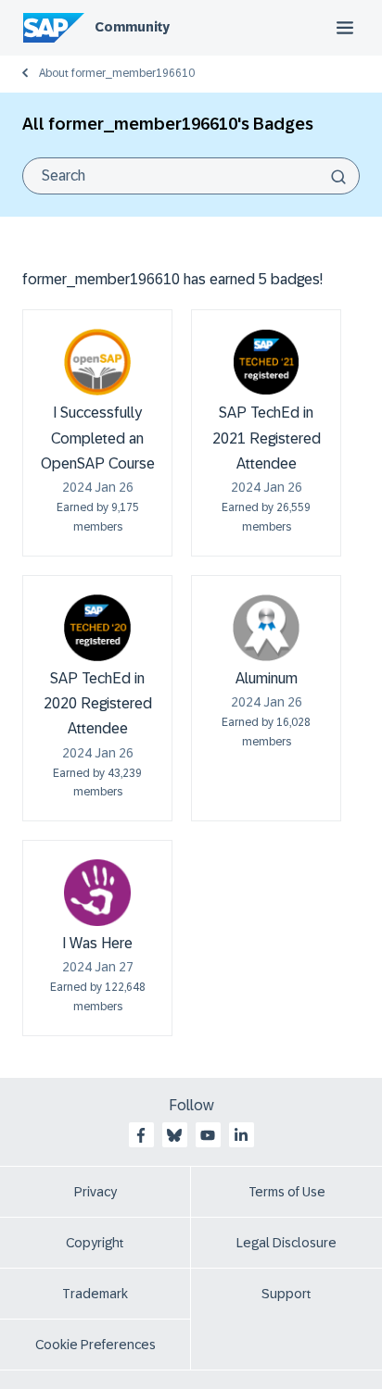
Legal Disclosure (286, 1242)
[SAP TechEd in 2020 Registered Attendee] (97, 627)
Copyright (95, 1242)
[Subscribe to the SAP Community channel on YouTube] (207, 1135)
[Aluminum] (266, 627)
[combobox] (191, 175)
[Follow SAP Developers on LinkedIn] (241, 1135)
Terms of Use (286, 1191)
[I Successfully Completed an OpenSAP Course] (97, 362)
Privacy (95, 1191)
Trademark (95, 1293)
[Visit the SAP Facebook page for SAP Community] (141, 1135)
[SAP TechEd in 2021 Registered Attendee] (266, 362)
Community (132, 26)
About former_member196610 (117, 73)
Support (286, 1293)
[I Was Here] (97, 892)
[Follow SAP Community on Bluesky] (174, 1135)
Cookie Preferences (95, 1344)
